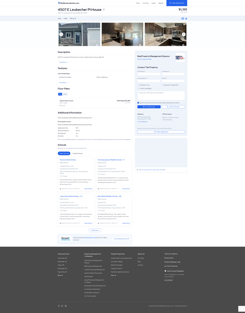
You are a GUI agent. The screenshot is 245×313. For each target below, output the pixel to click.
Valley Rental (88, 276)
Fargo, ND (61, 265)
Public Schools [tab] (64, 153)
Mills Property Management (93, 266)
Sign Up (160, 3)
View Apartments (178, 3)
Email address (142, 78)
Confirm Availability (145, 88)
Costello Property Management (94, 270)
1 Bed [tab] (64, 94)
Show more (94, 230)
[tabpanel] (95, 103)
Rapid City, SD (62, 272)
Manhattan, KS (62, 262)
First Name (141, 71)
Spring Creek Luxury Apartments (121, 258)
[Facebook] (59, 306)
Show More (62, 62)
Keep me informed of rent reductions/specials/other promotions (159, 103)
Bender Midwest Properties (93, 273)
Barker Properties (116, 265)
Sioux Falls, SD (62, 258)
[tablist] (63, 94)
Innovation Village (116, 262)
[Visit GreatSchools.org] (65, 239)
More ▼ (60, 275)
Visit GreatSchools (120, 239)
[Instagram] (66, 306)
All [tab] (60, 94)
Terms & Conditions (171, 254)
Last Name (166, 71)
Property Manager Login (172, 262)
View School (88, 189)
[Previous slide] (61, 34)
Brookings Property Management (95, 286)
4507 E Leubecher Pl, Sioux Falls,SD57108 (152, 170)
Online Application (162, 132)
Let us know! (168, 280)
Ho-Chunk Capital (90, 296)
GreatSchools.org (90, 237)
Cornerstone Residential (92, 289)
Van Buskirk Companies (91, 293)
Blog (138, 3)
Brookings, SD (62, 268)
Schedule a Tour (145, 85)
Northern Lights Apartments (120, 272)
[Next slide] (184, 34)
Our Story (146, 3)
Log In (153, 3)
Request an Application (171, 85)
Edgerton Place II (116, 268)
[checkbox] (138, 85)
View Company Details (144, 59)
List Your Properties (171, 266)
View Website (143, 121)
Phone (164, 78)
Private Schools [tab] (78, 153)
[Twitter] (62, 306)
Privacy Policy (168, 258)
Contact (140, 265)
